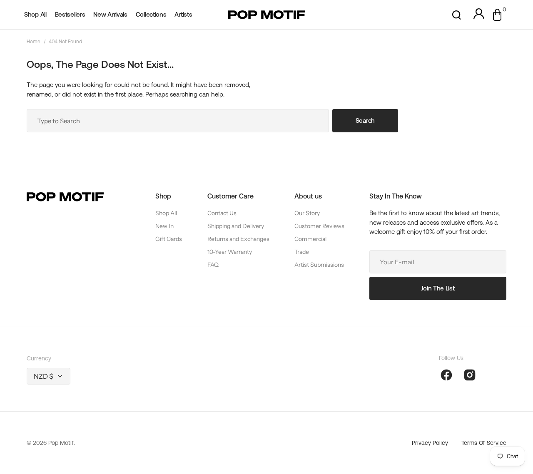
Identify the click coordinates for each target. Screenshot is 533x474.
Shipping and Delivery (235, 226)
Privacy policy (430, 442)
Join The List (437, 288)
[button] (456, 15)
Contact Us (222, 213)
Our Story (307, 213)
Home (33, 42)
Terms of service (483, 442)
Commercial (310, 239)
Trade (301, 252)
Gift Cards (168, 239)
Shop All (166, 213)
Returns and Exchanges (238, 239)
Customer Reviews (319, 226)
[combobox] (178, 120)
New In (164, 226)
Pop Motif (61, 442)
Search (365, 120)
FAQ (213, 264)
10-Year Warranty (229, 252)
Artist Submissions (319, 264)
